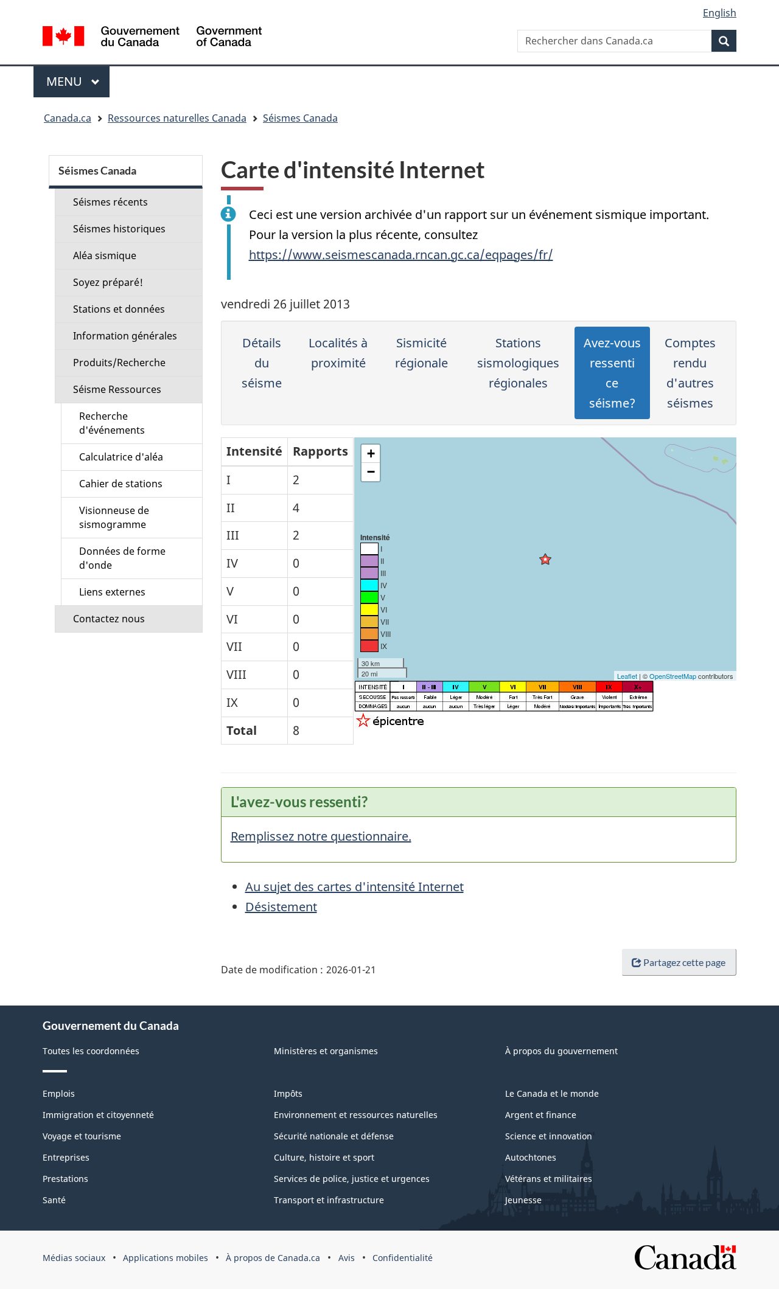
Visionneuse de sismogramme (114, 517)
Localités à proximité (338, 353)
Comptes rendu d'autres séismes (690, 373)
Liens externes (112, 592)
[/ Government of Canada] (152, 38)
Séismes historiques (119, 228)
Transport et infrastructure (329, 1200)
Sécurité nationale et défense (334, 1136)
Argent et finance (540, 1114)
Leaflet (627, 676)
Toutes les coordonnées (91, 1051)
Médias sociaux (74, 1257)
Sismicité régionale (421, 353)
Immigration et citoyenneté (98, 1114)
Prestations (65, 1178)
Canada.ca (67, 118)
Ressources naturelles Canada (177, 118)
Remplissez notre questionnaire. (321, 836)
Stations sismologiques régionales (518, 363)
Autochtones (530, 1157)
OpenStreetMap (672, 676)
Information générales (125, 335)
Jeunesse (523, 1200)
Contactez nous (109, 618)
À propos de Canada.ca (273, 1257)
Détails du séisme (262, 363)
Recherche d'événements (112, 423)
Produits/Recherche (119, 362)
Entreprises (66, 1157)
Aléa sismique (104, 255)
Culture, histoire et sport (324, 1157)
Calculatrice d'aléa (121, 457)
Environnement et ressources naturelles (356, 1114)
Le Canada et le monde (552, 1093)
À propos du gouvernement (561, 1051)
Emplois (59, 1093)
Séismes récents (110, 202)
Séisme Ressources (117, 389)
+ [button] (371, 453)
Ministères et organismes (326, 1051)
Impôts (288, 1093)
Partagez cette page (684, 962)
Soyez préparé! (108, 282)
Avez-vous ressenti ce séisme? (612, 373)
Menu (78, 81)
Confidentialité (402, 1257)
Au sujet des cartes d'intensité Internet (354, 886)
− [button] (371, 471)
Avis (346, 1257)
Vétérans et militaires (548, 1178)
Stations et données (119, 309)
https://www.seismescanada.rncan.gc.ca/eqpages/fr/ (401, 254)
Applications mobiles (165, 1257)
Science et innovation (548, 1136)
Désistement (281, 906)
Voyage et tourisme (82, 1136)
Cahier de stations (120, 483)
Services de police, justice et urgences (352, 1178)
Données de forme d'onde (122, 558)
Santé (54, 1200)
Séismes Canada (300, 118)
